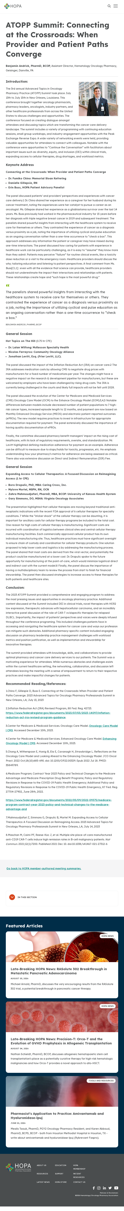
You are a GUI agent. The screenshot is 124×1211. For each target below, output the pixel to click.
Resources (42, 1174)
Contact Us (79, 1182)
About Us (41, 1165)
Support (59, 1174)
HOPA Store (61, 1182)
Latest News (43, 1182)
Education (60, 1165)
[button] (115, 6)
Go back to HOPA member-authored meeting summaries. (43, 868)
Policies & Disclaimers (109, 1193)
